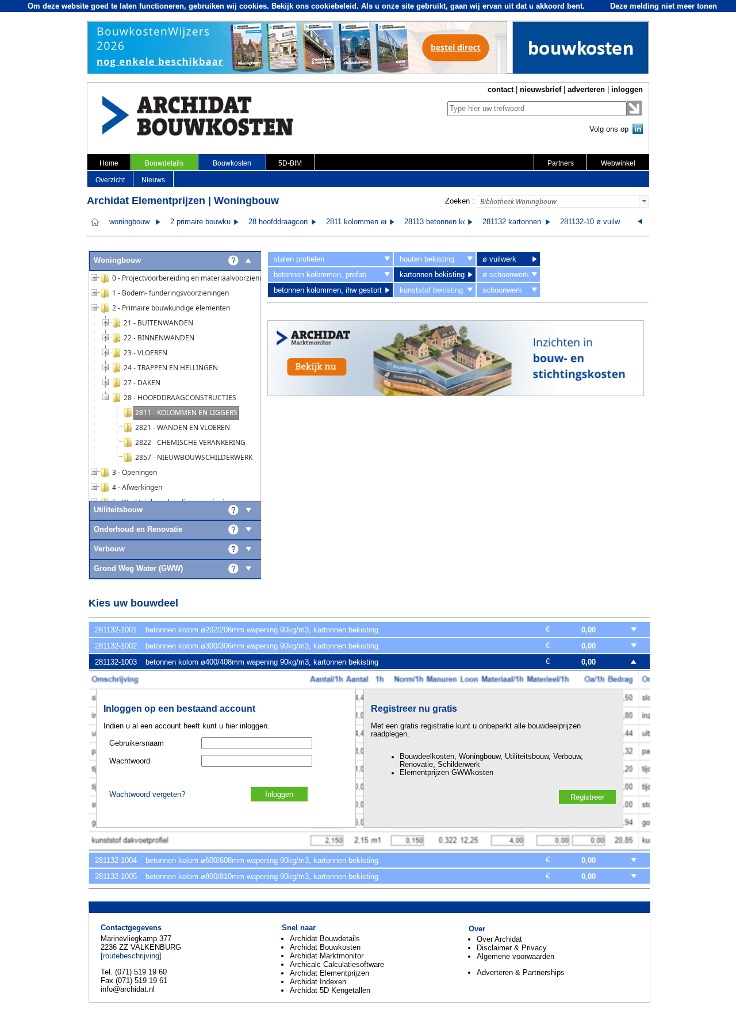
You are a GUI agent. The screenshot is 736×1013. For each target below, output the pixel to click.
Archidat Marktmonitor (326, 955)
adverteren (586, 89)
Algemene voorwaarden (515, 956)
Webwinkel (618, 163)
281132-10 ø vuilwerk (595, 222)
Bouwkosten (232, 163)
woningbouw (129, 222)
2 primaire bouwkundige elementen (227, 222)
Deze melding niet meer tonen (663, 6)
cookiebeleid (333, 6)
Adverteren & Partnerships (521, 972)
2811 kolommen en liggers (369, 222)
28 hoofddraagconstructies (292, 222)
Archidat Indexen (318, 981)
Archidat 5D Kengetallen (330, 990)
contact (500, 89)
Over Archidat (499, 939)
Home (108, 163)
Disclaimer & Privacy (512, 947)
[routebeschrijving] (131, 955)
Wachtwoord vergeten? (147, 795)
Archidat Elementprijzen (329, 973)
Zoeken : (459, 201)
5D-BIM (290, 163)
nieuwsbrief (540, 89)
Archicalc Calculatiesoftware (337, 964)
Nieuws (153, 180)
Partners (560, 163)
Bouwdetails (164, 163)
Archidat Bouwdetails (325, 938)
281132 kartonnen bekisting (527, 222)
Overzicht (110, 180)
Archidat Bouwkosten (325, 947)
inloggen (627, 89)
